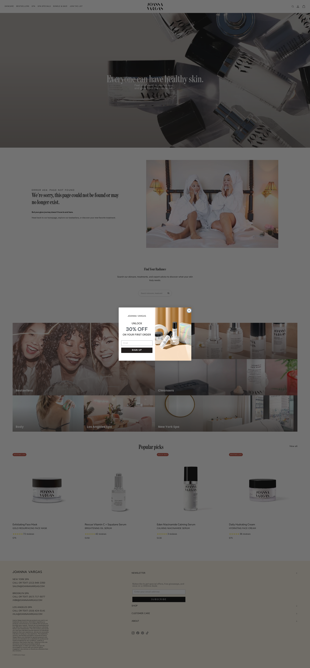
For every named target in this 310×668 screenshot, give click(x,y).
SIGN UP (137, 350)
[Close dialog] (188, 310)
